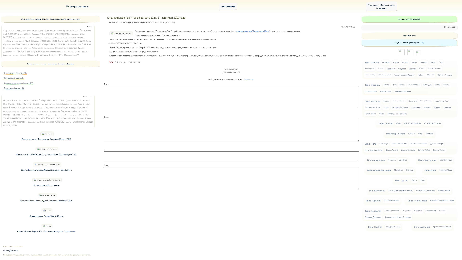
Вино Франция (373, 85)
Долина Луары (371, 91)
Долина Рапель (392, 150)
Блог (120, 22)
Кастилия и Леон (442, 101)
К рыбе (81, 107)
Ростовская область (432, 123)
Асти (440, 62)
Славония (418, 210)
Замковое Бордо (40, 104)
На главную (112, 22)
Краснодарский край (412, 123)
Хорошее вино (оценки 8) (14, 78)
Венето (405, 62)
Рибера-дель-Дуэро (372, 107)
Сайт (79, 44)
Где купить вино (409, 36)
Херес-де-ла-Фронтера (397, 114)
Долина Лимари (436, 144)
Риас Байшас (370, 114)
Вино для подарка (64, 118)
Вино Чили (370, 144)
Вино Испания (372, 101)
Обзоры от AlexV (71, 55)
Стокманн (16, 55)
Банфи (45, 44)
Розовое (50, 118)
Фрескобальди (22, 44)
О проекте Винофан (66, 64)
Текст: (106, 84)
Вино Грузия (401, 180)
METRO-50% (19, 37)
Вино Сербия (375, 227)
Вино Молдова (377, 190)
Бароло (21, 41)
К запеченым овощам (34, 108)
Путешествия (8, 48)
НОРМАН (23, 55)
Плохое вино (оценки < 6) (14, 88)
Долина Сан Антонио (418, 143)
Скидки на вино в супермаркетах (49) (409, 43)
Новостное (72, 48)
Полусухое (50, 115)
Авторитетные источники (37, 64)
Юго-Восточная (446, 160)
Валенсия (413, 101)
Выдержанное (33, 122)
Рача (423, 180)
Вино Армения (422, 227)
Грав (394, 84)
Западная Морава (393, 227)
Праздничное (60, 48)
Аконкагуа (384, 144)
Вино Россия (386, 123)
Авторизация (381, 8)
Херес (88, 41)
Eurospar (75, 34)
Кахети (414, 180)
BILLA (82, 34)
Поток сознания (49, 48)
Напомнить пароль (387, 5)
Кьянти (52, 104)
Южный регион (444, 190)
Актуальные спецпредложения (17, 30)
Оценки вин (52, 64)
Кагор (73, 40)
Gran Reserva (78, 122)
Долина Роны (385, 91)
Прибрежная (431, 211)
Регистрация (373, 5)
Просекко (40, 118)
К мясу (13, 107)
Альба (433, 62)
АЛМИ (65, 51)
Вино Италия (372, 62)
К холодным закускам (28, 111)
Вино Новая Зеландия (379, 170)
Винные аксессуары (29, 51)
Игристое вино (9, 45)
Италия (18, 48)
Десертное (32, 115)
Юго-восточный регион (425, 190)
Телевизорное (37, 48)
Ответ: (106, 165)
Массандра (45, 41)
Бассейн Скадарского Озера (442, 200)
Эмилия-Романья (444, 75)
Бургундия (427, 85)
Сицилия (402, 69)
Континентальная (392, 211)
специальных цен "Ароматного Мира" (253, 31)
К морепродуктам (52, 108)
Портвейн (16, 115)
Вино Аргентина (376, 160)
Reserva (68, 122)
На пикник (43, 111)
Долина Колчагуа (408, 150)
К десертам (15, 111)
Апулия (396, 62)
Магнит (13, 34)
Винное (81, 48)
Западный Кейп (446, 170)
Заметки (86, 44)
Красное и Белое (70, 30)
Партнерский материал (51, 52)
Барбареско (369, 69)
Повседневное (78, 118)
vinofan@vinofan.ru (10, 251)
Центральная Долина (373, 150)
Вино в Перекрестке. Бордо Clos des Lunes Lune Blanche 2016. (46, 170)
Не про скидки (58, 44)
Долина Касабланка (399, 143)
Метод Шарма (29, 118)
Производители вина (58, 19)
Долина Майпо (424, 150)
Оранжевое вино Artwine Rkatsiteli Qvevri (46, 216)
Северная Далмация (373, 217)
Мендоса (391, 160)
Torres (54, 41)
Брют (79, 115)
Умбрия (421, 75)
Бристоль (65, 37)
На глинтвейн (63, 41)
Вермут (41, 115)
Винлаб (27, 34)
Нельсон (409, 170)
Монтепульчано (385, 75)
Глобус (29, 37)
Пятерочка (85, 30)
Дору (420, 133)
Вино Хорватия (373, 211)
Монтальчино (370, 75)
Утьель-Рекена (426, 101)
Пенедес (427, 107)
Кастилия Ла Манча (400, 107)
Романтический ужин (70, 111)
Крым (27, 41)
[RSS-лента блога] (418, 54)
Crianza (59, 121)
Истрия (442, 210)
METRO (7, 37)
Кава (86, 114)
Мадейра (429, 133)
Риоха (381, 114)
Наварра (447, 107)
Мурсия (437, 107)
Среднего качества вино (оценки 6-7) (18, 83)
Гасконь (446, 85)
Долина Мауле (439, 150)
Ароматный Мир (38, 34)
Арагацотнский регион (442, 227)
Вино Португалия (395, 134)
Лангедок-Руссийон (403, 91)
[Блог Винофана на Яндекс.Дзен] (410, 54)
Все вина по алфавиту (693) (409, 19)
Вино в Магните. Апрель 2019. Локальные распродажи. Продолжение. (46, 231)
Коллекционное (47, 122)
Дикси (20, 34)
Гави (80, 104)
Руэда (386, 107)
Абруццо (385, 62)
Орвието (87, 104)
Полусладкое (59, 115)
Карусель (56, 37)
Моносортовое (19, 122)
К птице (21, 108)
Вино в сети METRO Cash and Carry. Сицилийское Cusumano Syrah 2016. (46, 154)
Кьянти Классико (77, 37)
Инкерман (35, 41)
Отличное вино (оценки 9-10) (15, 73)
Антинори (35, 44)
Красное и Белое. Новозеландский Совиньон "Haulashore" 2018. (46, 201)
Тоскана (7, 41)
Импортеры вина (73, 19)
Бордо (386, 85)
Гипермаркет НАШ (74, 51)
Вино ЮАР (430, 170)
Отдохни (50, 34)
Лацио (414, 62)
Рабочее (27, 48)
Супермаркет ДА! (62, 34)
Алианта (48, 37)
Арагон (386, 101)
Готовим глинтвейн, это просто (46, 185)
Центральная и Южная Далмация (398, 217)
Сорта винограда (27, 19)
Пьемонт (423, 62)
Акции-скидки (121, 62)
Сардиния (391, 69)
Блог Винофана (228, 6)
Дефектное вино (9, 52)
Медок (401, 84)
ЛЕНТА (6, 34)
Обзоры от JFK (55, 55)
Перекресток (134, 62)
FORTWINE (38, 37)
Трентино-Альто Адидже (404, 75)
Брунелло (15, 41)
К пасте (64, 108)
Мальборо (398, 170)
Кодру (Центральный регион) (400, 190)
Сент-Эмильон (413, 84)
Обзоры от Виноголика (37, 55)
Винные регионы (41, 19)
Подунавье (406, 210)
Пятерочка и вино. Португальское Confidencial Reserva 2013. (46, 139)
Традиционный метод (12, 118)
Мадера (81, 41)
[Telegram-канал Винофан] (402, 54)
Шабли (437, 84)
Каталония (415, 107)
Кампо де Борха (399, 101)
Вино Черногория (417, 201)
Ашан (59, 30)
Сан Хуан (403, 160)
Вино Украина (373, 201)
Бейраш (411, 133)
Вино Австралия (427, 160)
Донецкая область (391, 200)
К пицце (72, 108)
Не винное (71, 44)
